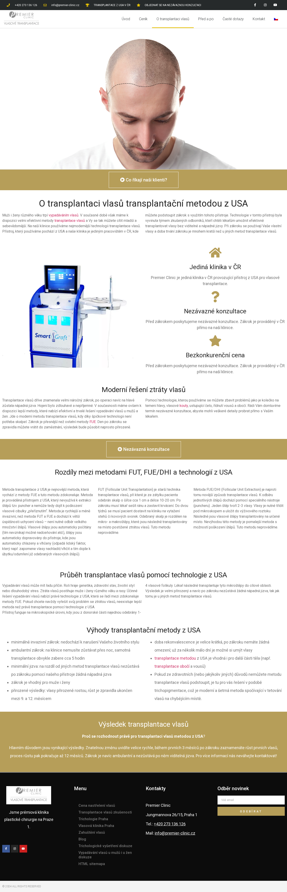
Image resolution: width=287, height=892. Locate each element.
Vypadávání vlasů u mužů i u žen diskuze (105, 855)
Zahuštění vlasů (91, 832)
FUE (92, 422)
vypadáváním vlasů (63, 215)
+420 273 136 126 (170, 824)
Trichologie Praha (93, 819)
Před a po (206, 19)
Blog (82, 839)
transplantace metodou (175, 658)
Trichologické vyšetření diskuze (105, 846)
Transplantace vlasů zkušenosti (105, 812)
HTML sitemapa (91, 864)
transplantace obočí (171, 666)
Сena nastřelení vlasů (96, 805)
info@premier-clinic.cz (175, 833)
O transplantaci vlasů (173, 19)
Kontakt (259, 19)
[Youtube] (275, 5)
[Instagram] (265, 5)
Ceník (143, 19)
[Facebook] (255, 5)
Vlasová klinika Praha (96, 826)
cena (238, 355)
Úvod (126, 19)
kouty (184, 405)
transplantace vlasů (69, 220)
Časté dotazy (233, 19)
